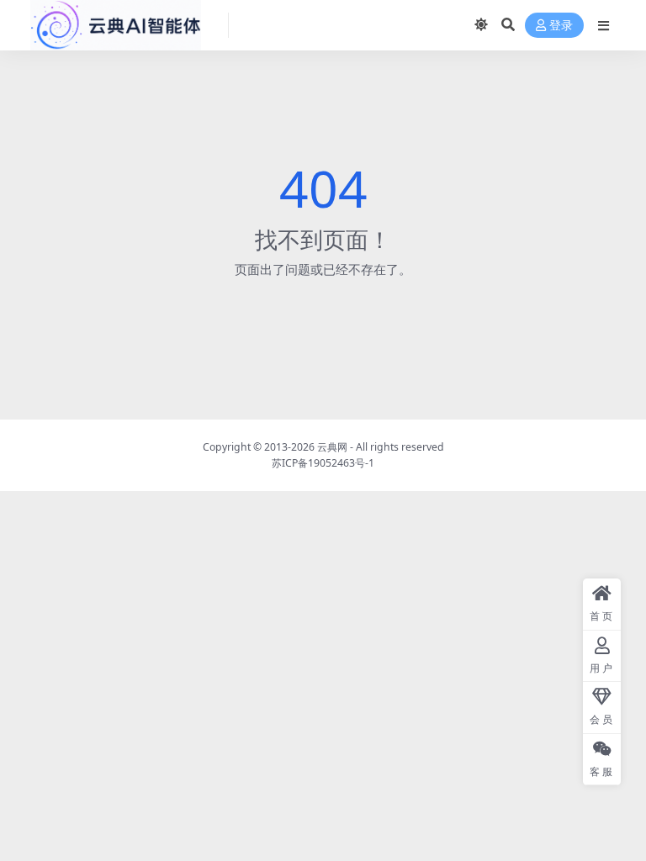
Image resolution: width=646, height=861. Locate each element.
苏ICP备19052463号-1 (323, 463)
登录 (561, 25)
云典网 (332, 447)
